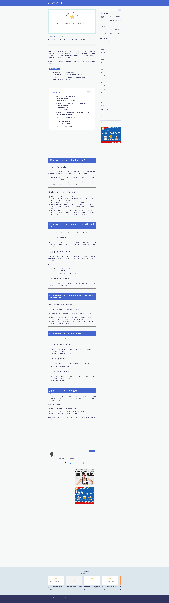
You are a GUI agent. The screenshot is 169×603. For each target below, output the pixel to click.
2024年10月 (103, 99)
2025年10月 (103, 72)
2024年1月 (103, 105)
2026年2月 (103, 59)
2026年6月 (103, 49)
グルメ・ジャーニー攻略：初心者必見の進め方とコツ (111, 21)
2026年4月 (103, 56)
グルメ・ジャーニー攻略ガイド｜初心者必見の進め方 (111, 34)
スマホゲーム (104, 119)
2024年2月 (103, 102)
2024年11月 (103, 95)
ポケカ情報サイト (55, 3)
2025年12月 (103, 66)
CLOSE (88, 91)
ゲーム (102, 115)
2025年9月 (103, 75)
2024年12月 (103, 92)
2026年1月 (103, 62)
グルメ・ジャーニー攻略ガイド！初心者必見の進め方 (111, 25)
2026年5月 (103, 52)
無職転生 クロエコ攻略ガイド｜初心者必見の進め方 (110, 17)
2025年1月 (103, 89)
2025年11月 (103, 69)
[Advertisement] (72, 143)
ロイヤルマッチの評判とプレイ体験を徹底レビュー (111, 30)
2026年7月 (103, 46)
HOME (49, 597)
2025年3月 (103, 82)
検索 (120, 10)
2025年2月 (103, 85)
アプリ (102, 112)
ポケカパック (57, 36)
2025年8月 (103, 79)
